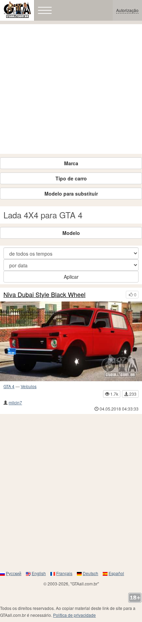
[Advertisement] (71, 89)
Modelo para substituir (71, 193)
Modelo (71, 232)
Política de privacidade (74, 615)
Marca (71, 163)
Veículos (29, 386)
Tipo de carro (71, 178)
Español (116, 573)
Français (64, 573)
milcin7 (15, 402)
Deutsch (90, 573)
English (39, 573)
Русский (13, 573)
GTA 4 (8, 386)
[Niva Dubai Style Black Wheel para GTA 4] (71, 342)
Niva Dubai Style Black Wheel (44, 294)
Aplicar (71, 276)
